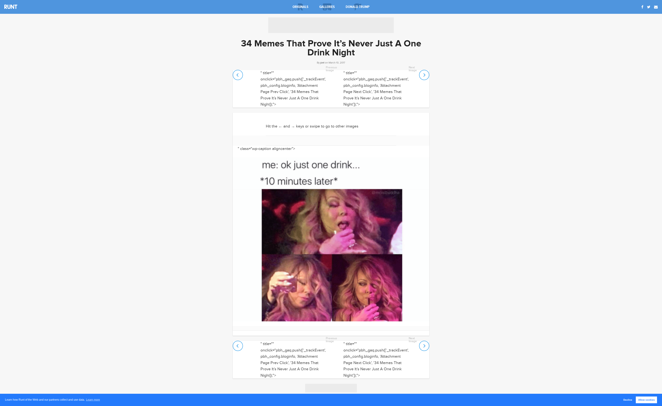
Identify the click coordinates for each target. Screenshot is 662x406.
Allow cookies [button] (646, 399)
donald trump (357, 7)
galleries (327, 7)
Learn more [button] (93, 399)
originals (300, 7)
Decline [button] (627, 399)
